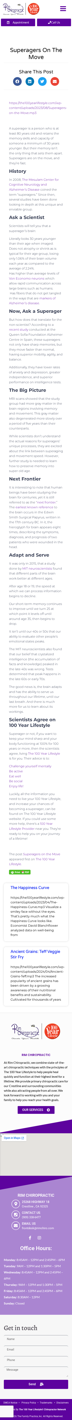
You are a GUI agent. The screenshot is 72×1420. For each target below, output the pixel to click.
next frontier (46, 502)
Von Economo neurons (26, 278)
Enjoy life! (16, 786)
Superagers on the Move (41, 854)
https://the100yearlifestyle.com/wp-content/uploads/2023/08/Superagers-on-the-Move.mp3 (38, 108)
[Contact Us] (16, 1215)
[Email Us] (16, 1225)
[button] (17, 81)
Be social (15, 781)
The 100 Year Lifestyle (44, 753)
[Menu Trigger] (63, 8)
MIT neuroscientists (37, 568)
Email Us (29, 1223)
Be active (16, 771)
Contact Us (31, 1213)
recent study (18, 329)
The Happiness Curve (30, 888)
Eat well (15, 776)
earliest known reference (34, 507)
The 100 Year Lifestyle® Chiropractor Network (42, 1409)
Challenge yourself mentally (30, 766)
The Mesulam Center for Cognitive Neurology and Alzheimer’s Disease (34, 184)
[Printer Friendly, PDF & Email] (20, 871)
